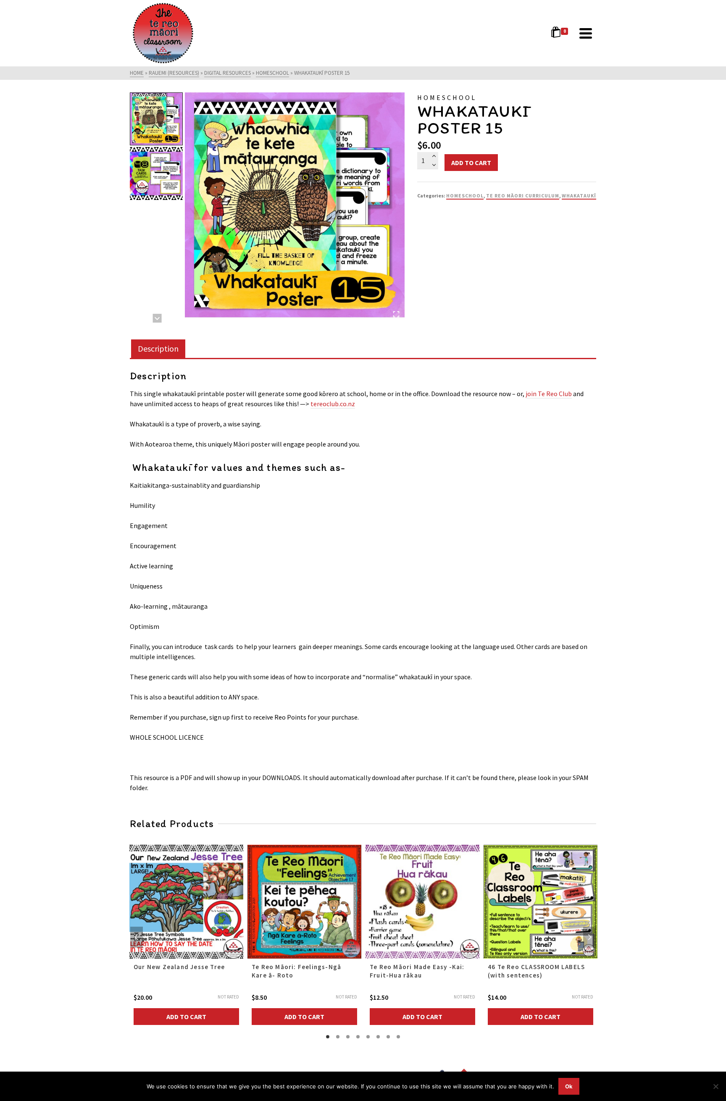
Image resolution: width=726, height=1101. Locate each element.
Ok (569, 1086)
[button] (156, 118)
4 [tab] (358, 1037)
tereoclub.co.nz (332, 403)
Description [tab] (158, 348)
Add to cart (471, 162)
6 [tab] (378, 1037)
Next (589, 937)
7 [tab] (388, 1037)
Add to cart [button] (186, 1016)
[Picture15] (295, 207)
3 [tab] (348, 1037)
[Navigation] (585, 33)
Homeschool (465, 195)
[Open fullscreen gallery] (396, 314)
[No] (715, 1086)
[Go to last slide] (157, 96)
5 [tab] (368, 1037)
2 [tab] (338, 1037)
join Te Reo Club (549, 393)
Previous (136, 937)
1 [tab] (328, 1037)
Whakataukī (579, 195)
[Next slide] (157, 318)
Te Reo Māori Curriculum (522, 195)
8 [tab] (398, 1037)
